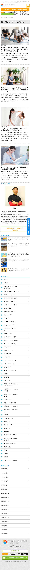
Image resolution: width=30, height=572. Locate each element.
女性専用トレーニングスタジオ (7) (11, 395)
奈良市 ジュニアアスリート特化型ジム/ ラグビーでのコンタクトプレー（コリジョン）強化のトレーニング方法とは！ (18, 245)
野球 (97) (6, 450)
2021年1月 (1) (5, 489)
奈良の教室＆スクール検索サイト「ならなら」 (15, 229)
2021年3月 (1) (5, 485)
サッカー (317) (7, 308)
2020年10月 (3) (5, 501)
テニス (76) (6, 318)
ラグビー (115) (7, 357)
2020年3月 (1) (5, 509)
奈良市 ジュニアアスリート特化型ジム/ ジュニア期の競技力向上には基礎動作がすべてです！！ (18, 270)
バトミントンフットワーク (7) (10, 329)
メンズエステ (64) (8, 350)
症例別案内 (15, 548)
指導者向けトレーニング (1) (11, 406)
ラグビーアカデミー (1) (10, 360)
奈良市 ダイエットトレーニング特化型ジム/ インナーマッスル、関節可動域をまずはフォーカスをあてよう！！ (18, 260)
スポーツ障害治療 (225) (10, 311)
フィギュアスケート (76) (10, 337)
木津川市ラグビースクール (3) (10, 410)
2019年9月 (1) (5, 521)
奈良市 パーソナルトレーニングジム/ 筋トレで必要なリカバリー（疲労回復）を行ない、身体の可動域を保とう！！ (15, 49)
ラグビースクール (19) (9, 363)
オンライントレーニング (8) (11, 301)
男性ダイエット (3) (8, 418)
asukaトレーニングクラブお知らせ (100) (11, 287)
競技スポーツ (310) (9, 424)
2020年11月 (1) (5, 497)
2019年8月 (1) (5, 525)
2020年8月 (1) (5, 505)
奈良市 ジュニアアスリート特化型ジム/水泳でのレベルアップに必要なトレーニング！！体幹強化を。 (18, 239)
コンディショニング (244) (10, 304)
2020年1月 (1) (5, 513)
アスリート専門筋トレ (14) (10, 298)
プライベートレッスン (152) (11, 340)
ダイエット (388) (8, 315)
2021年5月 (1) (5, 481)
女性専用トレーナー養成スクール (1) (11, 390)
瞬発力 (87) (6, 421)
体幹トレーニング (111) (10, 370)
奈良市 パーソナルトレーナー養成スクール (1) (11, 384)
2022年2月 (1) (5, 473)
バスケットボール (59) (9, 325)
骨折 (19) (6, 456)
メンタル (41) (7, 353)
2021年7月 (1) (5, 477)
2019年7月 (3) (5, 529)
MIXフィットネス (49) (9, 294)
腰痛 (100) (6, 431)
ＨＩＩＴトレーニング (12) (10, 460)
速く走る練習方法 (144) (10, 443)
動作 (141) (6, 377)
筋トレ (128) (7, 428)
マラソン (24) (7, 347)
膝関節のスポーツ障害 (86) (10, 434)
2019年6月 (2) (5, 533)
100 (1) (5, 279)
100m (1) (6, 282)
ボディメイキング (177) (10, 343)
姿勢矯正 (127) (7, 399)
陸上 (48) (6, 453)
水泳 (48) (6, 414)
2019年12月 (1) (5, 517)
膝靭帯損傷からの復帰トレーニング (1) (11, 439)
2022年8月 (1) (5, 468)
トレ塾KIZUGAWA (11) (9, 321)
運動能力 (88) (7, 446)
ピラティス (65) (8, 333)
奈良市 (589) (7, 380)
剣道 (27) (6, 373)
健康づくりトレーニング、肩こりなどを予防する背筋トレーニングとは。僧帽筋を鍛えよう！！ (14, 89)
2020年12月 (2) (5, 493)
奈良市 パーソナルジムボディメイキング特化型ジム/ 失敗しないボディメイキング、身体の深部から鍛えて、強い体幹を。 (18, 255)
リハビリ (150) (7, 367)
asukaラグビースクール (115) (11, 291)
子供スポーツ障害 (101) (10, 402)
